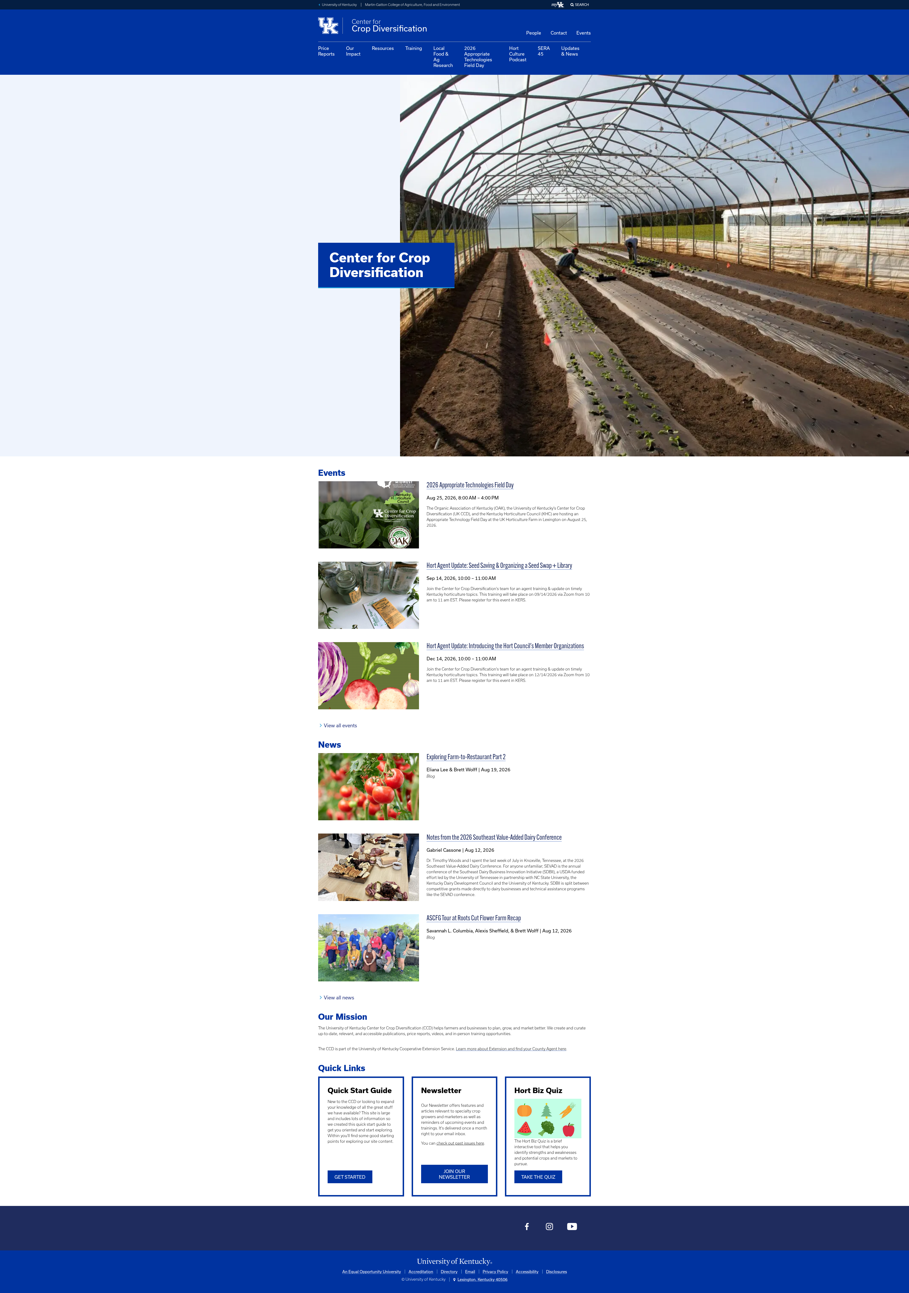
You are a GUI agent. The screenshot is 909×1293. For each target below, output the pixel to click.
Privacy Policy (495, 1271)
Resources (383, 48)
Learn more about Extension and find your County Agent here (511, 1049)
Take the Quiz (538, 1177)
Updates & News (570, 51)
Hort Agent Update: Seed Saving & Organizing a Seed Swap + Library (499, 566)
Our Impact (353, 51)
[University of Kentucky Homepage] (454, 1262)
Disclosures (556, 1271)
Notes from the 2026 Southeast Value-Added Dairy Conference (494, 838)
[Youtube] (572, 1227)
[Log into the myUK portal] (558, 5)
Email (470, 1271)
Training (413, 48)
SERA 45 (544, 51)
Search (582, 5)
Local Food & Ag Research (443, 56)
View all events (340, 725)
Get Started (349, 1177)
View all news (339, 997)
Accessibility (527, 1271)
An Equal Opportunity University (371, 1271)
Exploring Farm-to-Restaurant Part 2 (466, 757)
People (533, 32)
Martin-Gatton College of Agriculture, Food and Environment (412, 5)
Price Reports (326, 51)
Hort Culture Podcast (517, 53)
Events (583, 32)
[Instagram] (549, 1227)
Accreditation (421, 1271)
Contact (559, 32)
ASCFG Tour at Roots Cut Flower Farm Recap (474, 918)
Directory (449, 1271)
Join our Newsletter (454, 1174)
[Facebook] (527, 1227)
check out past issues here (460, 1143)
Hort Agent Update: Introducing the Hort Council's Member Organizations (505, 646)
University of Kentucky (339, 5)
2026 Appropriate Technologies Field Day (478, 56)
